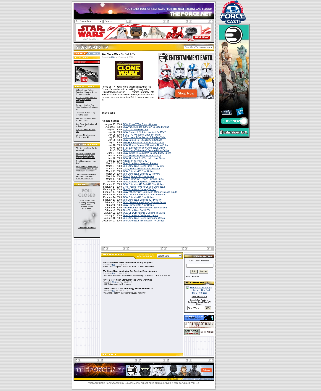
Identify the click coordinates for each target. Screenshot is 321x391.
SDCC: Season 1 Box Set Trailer (142, 134)
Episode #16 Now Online (138, 197)
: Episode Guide (143, 179)
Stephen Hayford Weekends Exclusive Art (87, 107)
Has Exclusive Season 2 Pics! (143, 142)
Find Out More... (193, 276)
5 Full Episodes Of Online (144, 148)
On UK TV (136, 210)
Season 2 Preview (140, 163)
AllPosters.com (199, 296)
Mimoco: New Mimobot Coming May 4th (85, 136)
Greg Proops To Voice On (144, 187)
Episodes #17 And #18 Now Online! (143, 184)
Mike (113, 57)
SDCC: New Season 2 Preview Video (144, 137)
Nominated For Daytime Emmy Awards (130, 271)
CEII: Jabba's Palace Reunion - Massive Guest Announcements (86, 92)
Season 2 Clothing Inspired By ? (144, 132)
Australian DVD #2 (135, 161)
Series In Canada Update (144, 218)
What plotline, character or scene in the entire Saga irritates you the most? (87, 169)
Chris (114, 282)
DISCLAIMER (165, 383)
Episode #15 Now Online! (138, 205)
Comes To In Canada (142, 140)
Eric (113, 264)
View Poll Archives (87, 227)
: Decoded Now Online (146, 150)
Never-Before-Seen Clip (127, 280)
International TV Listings (143, 220)
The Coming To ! (139, 189)
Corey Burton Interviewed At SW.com (141, 168)
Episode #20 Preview (142, 181)
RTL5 (128, 92)
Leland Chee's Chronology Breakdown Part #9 (128, 288)
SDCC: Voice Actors (135, 129)
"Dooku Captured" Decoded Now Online (146, 145)
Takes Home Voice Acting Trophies (128, 262)
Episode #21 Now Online (138, 171)
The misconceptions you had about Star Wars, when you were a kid (86, 176)
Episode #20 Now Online (138, 176)
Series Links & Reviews (143, 166)
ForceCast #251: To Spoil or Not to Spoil (86, 114)
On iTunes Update (140, 215)
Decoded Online (146, 127)
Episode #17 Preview (142, 200)
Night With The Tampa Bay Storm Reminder (86, 99)
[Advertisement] (157, 238)
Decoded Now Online (147, 153)
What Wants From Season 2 (142, 155)
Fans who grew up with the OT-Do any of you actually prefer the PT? (85, 155)
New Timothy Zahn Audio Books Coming (86, 119)
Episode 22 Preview (141, 174)
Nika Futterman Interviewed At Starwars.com (145, 207)
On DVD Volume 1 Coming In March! (144, 213)
